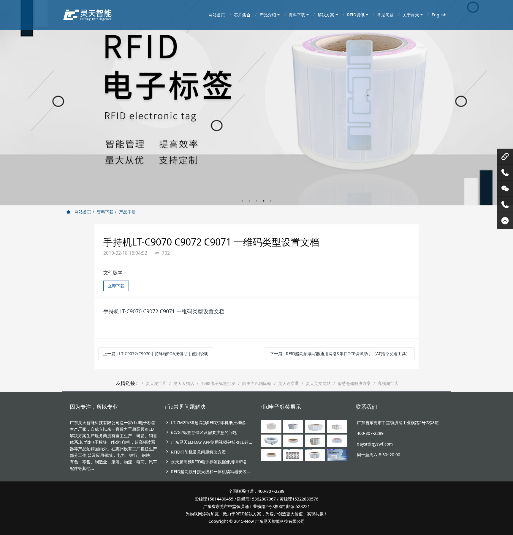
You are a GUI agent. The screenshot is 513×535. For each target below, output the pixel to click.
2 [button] (249, 201)
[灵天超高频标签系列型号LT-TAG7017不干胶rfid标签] (293, 454)
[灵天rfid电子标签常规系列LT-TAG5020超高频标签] (271, 440)
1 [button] (242, 201)
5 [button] (271, 201)
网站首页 (82, 212)
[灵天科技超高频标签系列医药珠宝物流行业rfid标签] (315, 426)
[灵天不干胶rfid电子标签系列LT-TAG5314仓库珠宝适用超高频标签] (337, 426)
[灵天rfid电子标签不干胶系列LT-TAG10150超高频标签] (315, 440)
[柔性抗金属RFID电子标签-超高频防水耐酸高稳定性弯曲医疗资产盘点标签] (337, 454)
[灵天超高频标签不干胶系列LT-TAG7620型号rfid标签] (271, 426)
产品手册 (127, 212)
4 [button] (264, 201)
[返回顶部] (505, 221)
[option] (256, 102)
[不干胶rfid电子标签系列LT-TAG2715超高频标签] (271, 454)
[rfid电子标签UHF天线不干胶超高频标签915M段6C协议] (315, 454)
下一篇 (340, 353)
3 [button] (256, 201)
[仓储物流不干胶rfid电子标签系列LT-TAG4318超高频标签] (337, 440)
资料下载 (105, 212)
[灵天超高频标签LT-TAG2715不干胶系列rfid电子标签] (293, 440)
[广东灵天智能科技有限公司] (87, 13)
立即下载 (116, 286)
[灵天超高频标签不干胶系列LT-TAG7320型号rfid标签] (293, 426)
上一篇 (155, 353)
